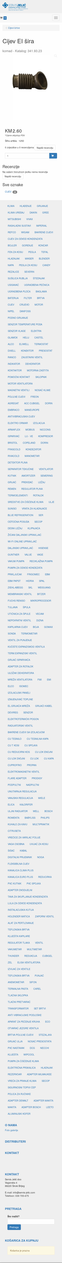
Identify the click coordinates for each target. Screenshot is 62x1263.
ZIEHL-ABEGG (15, 587)
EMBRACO (13, 409)
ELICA (11, 804)
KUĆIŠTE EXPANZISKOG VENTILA (26, 646)
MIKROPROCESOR (40, 600)
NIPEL (11, 311)
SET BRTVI (40, 1008)
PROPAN (31, 765)
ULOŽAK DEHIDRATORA (21, 673)
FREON (35, 396)
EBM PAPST (14, 580)
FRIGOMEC (33, 574)
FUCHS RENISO (16, 600)
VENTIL (39, 942)
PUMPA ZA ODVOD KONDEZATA (25, 567)
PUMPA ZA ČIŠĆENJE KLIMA (23, 1061)
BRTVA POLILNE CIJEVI (20, 1034)
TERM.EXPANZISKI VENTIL (22, 653)
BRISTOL (13, 442)
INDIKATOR (14, 363)
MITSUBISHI (14, 219)
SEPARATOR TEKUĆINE (21, 469)
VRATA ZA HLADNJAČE (34, 508)
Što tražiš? (13, 1216)
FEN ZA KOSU (15, 252)
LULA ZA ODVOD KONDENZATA (25, 903)
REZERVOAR (15, 1074)
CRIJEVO (24, 304)
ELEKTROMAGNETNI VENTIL (24, 771)
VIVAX (29, 219)
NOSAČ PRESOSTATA (39, 1041)
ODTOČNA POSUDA (18, 521)
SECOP (38, 521)
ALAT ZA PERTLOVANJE (21, 923)
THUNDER (13, 955)
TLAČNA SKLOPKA (18, 995)
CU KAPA (49, 758)
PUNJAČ (39, 975)
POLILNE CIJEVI (16, 396)
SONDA (12, 633)
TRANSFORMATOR (18, 1008)
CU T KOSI (13, 745)
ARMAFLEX (14, 429)
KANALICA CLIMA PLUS (20, 870)
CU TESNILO (14, 738)
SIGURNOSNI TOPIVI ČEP (22, 1087)
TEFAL (44, 252)
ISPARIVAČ (14, 436)
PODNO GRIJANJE (18, 317)
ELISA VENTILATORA (28, 962)
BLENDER (44, 258)
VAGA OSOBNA (16, 844)
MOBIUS (30, 429)
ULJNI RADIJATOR (18, 811)
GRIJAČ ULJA (15, 1041)
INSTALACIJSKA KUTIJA (21, 909)
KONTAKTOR (15, 370)
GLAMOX (13, 337)
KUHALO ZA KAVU (17, 824)
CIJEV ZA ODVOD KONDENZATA (25, 238)
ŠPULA (26, 607)
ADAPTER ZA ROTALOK (20, 666)
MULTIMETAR (34, 949)
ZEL (10, 962)
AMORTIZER (28, 475)
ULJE (51, 502)
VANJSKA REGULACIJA (20, 798)
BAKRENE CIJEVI (44, 232)
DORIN (48, 403)
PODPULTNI (14, 784)
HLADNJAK (14, 258)
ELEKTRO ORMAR (18, 423)
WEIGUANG (44, 587)
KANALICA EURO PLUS (20, 877)
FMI (40, 679)
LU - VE (29, 436)
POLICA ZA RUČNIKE (19, 1094)
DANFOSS (25, 311)
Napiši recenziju (45, 147)
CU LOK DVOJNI (16, 758)
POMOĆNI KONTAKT (19, 377)
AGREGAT (13, 403)
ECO (47, 1021)
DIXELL (12, 350)
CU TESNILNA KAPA (37, 738)
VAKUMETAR (15, 949)
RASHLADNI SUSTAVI (19, 225)
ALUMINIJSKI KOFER (19, 1113)
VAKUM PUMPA (16, 561)
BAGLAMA (41, 291)
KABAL (23, 850)
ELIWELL (24, 344)
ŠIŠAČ (11, 850)
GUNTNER (13, 554)
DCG (32, 1048)
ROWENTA (13, 817)
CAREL (37, 988)
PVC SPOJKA (34, 883)
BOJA (36, 627)
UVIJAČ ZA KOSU (39, 844)
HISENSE (43, 548)
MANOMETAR (32, 456)
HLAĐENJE (26, 206)
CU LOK (34, 758)
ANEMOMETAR (16, 982)
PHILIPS (45, 817)
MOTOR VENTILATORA (20, 383)
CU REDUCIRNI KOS (19, 752)
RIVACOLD (13, 456)
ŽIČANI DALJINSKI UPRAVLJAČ (24, 534)
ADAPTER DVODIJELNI (20, 890)
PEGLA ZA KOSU (28, 265)
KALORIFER (26, 804)
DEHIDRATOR (32, 363)
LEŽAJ (41, 482)
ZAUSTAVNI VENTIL (32, 357)
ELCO (11, 686)
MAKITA (12, 1107)
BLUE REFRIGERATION (20, 515)
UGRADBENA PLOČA (19, 291)
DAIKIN (33, 212)
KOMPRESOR (45, 436)
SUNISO (12, 508)
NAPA (11, 265)
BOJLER (12, 245)
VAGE (40, 554)
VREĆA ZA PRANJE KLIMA (22, 1080)
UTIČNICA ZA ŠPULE (19, 613)
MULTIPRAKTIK (41, 824)
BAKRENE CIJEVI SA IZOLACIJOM (26, 732)
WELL (36, 811)
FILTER (28, 298)
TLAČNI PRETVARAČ (19, 1001)
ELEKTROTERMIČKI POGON (23, 719)
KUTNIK (12, 475)
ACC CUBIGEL (32, 403)
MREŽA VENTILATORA (20, 679)
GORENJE (27, 245)
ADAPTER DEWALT (18, 1100)
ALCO (11, 344)
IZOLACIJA (39, 423)
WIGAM (25, 232)
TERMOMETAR (29, 633)
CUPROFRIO (15, 765)
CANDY (46, 265)
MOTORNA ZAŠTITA (38, 370)
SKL (30, 587)
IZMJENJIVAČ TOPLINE (20, 699)
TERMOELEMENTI (18, 495)
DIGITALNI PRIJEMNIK (20, 857)
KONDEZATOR (33, 449)
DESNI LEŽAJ (15, 528)
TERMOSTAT (41, 344)
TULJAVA (13, 607)
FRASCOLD (14, 449)
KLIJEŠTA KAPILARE (19, 936)
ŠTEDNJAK (39, 278)
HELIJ (26, 337)
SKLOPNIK (41, 377)
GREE (45, 212)
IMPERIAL (41, 225)
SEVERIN (29, 271)
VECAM (40, 613)
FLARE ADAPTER (17, 778)
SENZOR (28, 712)
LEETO (50, 1107)
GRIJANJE (42, 206)
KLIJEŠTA (13, 1054)
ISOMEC (23, 686)
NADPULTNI (32, 784)
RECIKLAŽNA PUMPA (41, 561)
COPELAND (29, 442)
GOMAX (48, 627)
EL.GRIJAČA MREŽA (19, 705)
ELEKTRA (36, 331)
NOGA (40, 857)
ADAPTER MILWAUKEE (39, 1074)
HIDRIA (30, 580)
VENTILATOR (46, 469)
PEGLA (32, 252)
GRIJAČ (12, 482)
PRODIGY (37, 778)
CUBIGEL (47, 955)
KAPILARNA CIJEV (18, 627)
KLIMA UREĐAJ (16, 212)
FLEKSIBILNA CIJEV (18, 863)
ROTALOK (38, 495)
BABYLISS (30, 817)
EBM (47, 574)
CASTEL (38, 337)
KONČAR (43, 245)
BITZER (41, 594)
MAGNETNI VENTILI (18, 390)
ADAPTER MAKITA (43, 1100)
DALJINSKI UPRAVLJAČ (20, 548)
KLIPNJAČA (34, 528)
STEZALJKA (45, 1034)
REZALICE (13, 271)
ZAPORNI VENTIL (44, 916)
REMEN (12, 488)
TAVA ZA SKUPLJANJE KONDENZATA (28, 896)
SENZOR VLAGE (17, 331)
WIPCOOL (28, 1054)
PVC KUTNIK (14, 883)
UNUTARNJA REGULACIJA (22, 791)
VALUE (28, 554)
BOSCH (48, 811)
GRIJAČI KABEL (43, 705)
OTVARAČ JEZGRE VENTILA (23, 1028)
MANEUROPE (32, 409)
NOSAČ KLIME (42, 390)
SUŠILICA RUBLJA (18, 278)
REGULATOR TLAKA (19, 942)
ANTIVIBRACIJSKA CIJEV (21, 416)
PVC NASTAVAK (16, 1048)
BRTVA (40, 298)
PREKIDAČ (27, 482)
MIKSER (29, 258)
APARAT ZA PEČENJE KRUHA (24, 1021)
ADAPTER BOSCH (31, 1107)
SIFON (33, 982)
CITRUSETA (14, 830)
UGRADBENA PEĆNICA (36, 284)
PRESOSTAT (45, 350)
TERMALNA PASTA (18, 988)
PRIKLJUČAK (15, 574)
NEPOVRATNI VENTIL (19, 620)
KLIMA (10, 206)
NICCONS (45, 429)
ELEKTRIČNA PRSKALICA (22, 1067)
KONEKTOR (27, 350)
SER (41, 515)
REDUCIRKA (45, 877)
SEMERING (47, 475)
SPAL (42, 580)
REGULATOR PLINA (32, 488)
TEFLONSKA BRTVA (18, 929)
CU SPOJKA (30, 745)
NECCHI (44, 1048)
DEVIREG (13, 712)
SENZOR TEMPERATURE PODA (25, 324)
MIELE (41, 798)
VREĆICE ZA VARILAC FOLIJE (24, 837)
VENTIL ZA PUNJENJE (20, 640)
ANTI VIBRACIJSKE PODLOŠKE (24, 1015)
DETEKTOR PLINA (17, 462)
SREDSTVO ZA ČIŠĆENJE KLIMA (25, 502)
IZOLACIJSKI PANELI (19, 692)
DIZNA (39, 620)
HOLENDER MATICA (19, 916)
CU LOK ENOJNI (44, 752)
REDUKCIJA (30, 955)
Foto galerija (11, 1130)
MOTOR (39, 304)
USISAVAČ (13, 284)
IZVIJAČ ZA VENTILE (19, 969)
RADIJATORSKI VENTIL (20, 725)
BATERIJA (13, 298)
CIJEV (10, 191)
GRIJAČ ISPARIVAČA (19, 659)
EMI (49, 679)
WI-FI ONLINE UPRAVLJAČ (22, 541)
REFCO (12, 232)
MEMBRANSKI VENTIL (20, 594)
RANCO (12, 357)
